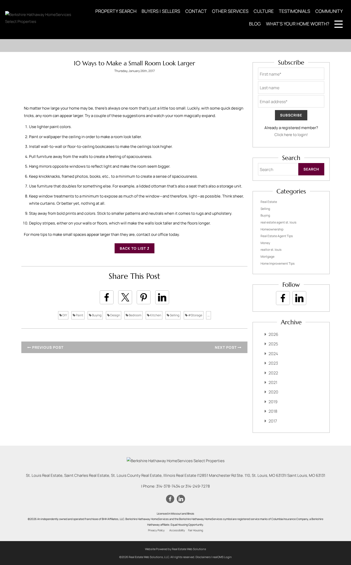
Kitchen (155, 315)
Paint (79, 315)
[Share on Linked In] (162, 297)
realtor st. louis (271, 249)
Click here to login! (291, 134)
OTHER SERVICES (230, 11)
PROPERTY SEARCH (115, 11)
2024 (273, 353)
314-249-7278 (197, 486)
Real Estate (269, 202)
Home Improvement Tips (277, 263)
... (208, 315)
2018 (273, 411)
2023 (273, 363)
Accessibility (177, 530)
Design (115, 315)
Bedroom (134, 315)
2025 (273, 344)
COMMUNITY (329, 11)
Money (265, 243)
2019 (273, 402)
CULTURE (264, 11)
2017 (273, 421)
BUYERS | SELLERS (161, 11)
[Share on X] (125, 297)
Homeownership (272, 229)
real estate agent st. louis (278, 222)
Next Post (226, 347)
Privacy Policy (156, 530)
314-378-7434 (168, 486)
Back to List (133, 248)
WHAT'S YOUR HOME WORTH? (297, 24)
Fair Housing (195, 530)
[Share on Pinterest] (144, 297)
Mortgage (267, 256)
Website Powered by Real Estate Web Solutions (175, 549)
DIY (64, 315)
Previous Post (47, 347)
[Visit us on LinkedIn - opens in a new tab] (299, 298)
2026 (273, 334)
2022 (273, 373)
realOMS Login (222, 557)
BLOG (255, 24)
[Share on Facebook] (107, 297)
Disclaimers (203, 557)
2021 (273, 382)
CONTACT (196, 11)
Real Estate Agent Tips (277, 236)
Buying (96, 315)
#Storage (195, 315)
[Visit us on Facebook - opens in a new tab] (283, 298)
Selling (174, 315)
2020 (273, 392)
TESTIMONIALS (294, 11)
